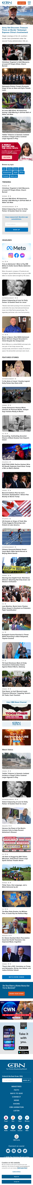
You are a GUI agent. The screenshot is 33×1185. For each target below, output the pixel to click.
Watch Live (13, 176)
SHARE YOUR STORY (16, 994)
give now (21, 3)
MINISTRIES (16, 1086)
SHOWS (16, 1103)
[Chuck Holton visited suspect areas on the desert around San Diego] (16, 15)
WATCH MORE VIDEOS (16, 977)
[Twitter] (25, 1151)
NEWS (16, 1100)
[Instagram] (19, 1151)
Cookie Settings (16, 1171)
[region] (16, 1171)
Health (16, 172)
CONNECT (16, 1097)
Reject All (16, 1176)
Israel (21, 169)
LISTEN (16, 1110)
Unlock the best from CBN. (12, 1076)
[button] (28, 3)
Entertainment (7, 172)
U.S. (4, 169)
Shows (22, 172)
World (16, 169)
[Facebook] (14, 1151)
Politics (10, 169)
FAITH (16, 1090)
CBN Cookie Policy (22, 1168)
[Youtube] (8, 1151)
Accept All (16, 1182)
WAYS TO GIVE (16, 1093)
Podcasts (5, 176)
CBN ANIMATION (16, 1107)
